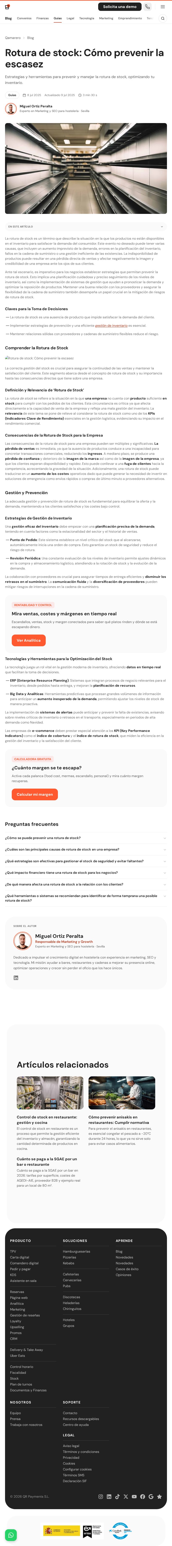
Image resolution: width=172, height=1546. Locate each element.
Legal (70, 18)
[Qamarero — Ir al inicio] (7, 6)
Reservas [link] (17, 1292)
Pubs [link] (66, 1286)
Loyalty (15, 1321)
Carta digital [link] (19, 1257)
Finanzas (42, 18)
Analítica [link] (17, 1303)
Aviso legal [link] (71, 1446)
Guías (58, 18)
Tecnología (86, 18)
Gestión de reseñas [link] (25, 1315)
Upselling (17, 1327)
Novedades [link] (124, 1257)
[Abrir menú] (163, 7)
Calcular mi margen (35, 794)
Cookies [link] (69, 1463)
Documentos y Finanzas (28, 1390)
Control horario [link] (21, 1367)
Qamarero (13, 38)
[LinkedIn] (15, 977)
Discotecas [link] (71, 1297)
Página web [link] (19, 1297)
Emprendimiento (130, 18)
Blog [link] (119, 1251)
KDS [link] (13, 1275)
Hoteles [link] (69, 1320)
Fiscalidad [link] (18, 1372)
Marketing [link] (17, 1309)
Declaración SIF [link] (75, 1481)
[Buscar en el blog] (163, 18)
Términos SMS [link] (73, 1475)
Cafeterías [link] (71, 1274)
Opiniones (123, 1275)
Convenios (24, 18)
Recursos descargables (81, 1419)
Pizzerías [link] (69, 1257)
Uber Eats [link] (17, 1355)
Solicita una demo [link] (120, 6)
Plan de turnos (21, 1384)
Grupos (68, 1326)
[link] (147, 7)
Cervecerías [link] (72, 1280)
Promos (16, 1333)
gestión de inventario (111, 325)
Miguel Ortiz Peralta (59, 936)
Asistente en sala (23, 1281)
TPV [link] (13, 1251)
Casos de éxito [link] (127, 1269)
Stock (14, 1378)
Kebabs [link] (68, 1263)
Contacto (70, 1413)
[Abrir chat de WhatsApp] (11, 1535)
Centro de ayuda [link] (76, 1425)
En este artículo (20, 226)
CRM (13, 1339)
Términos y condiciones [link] (81, 1452)
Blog (8, 18)
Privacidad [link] (71, 1457)
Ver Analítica (29, 640)
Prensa (15, 1419)
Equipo (15, 1413)
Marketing (106, 18)
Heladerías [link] (71, 1303)
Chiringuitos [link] (72, 1309)
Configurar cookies (77, 1469)
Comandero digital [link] (24, 1263)
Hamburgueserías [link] (76, 1251)
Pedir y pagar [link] (20, 1269)
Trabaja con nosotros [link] (26, 1425)
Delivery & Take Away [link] (26, 1350)
